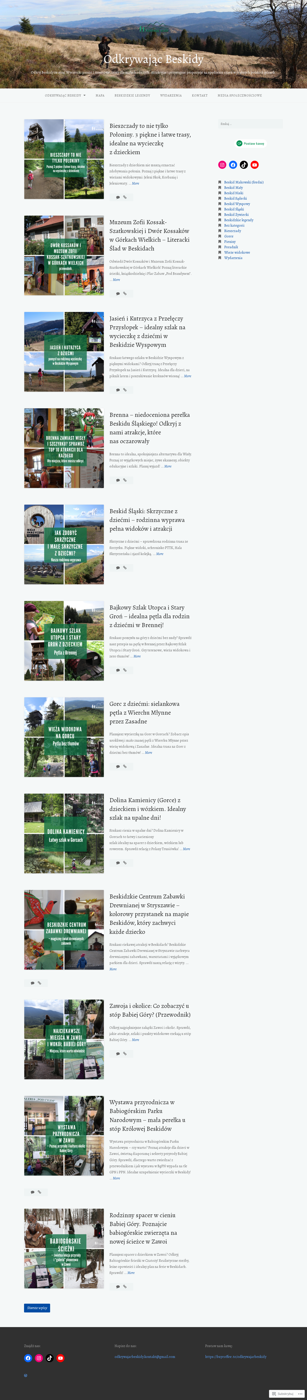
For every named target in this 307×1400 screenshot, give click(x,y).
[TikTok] (244, 165)
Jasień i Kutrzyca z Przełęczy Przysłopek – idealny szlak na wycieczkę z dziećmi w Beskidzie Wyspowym (147, 331)
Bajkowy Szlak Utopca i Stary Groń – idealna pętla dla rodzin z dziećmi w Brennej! (149, 616)
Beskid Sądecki (235, 198)
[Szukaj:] (250, 124)
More (135, 184)
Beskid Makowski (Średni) (244, 182)
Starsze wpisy (37, 1307)
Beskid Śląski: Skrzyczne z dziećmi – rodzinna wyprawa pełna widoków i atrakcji (147, 520)
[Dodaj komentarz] (118, 197)
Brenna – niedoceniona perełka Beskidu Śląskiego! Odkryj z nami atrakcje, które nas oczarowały (149, 428)
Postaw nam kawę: (219, 1346)
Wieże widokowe (237, 252)
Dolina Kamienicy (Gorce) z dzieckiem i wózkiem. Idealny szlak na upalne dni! (147, 809)
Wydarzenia (171, 95)
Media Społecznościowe (240, 95)
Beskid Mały (233, 187)
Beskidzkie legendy (132, 95)
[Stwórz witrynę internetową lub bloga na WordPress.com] (25, 1375)
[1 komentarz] (118, 480)
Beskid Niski (233, 193)
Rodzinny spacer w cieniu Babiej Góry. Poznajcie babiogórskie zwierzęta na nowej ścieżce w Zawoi (143, 1228)
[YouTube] (255, 165)
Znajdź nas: (32, 1346)
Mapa (100, 95)
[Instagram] (222, 165)
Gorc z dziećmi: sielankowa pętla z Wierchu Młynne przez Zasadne (144, 713)
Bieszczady (232, 231)
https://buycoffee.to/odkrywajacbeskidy (235, 1356)
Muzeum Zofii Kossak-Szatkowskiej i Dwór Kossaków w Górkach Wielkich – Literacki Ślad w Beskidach (149, 235)
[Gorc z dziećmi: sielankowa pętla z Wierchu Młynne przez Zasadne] (125, 766)
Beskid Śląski (234, 209)
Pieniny (230, 241)
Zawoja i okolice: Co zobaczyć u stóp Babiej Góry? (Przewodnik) (150, 1010)
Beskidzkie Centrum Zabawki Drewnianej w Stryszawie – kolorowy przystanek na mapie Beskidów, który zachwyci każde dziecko (149, 914)
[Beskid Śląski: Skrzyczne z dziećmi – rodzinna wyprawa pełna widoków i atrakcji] (125, 567)
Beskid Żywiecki (236, 214)
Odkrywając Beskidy (153, 59)
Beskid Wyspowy (237, 204)
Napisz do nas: (126, 1346)
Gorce (229, 236)
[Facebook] (233, 165)
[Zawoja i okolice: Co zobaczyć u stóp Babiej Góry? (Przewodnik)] (125, 1053)
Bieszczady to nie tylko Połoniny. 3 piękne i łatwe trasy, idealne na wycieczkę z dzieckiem (150, 139)
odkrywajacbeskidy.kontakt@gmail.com (145, 1356)
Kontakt (200, 95)
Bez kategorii (234, 225)
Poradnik (231, 247)
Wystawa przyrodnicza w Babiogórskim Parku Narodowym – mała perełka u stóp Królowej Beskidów (147, 1115)
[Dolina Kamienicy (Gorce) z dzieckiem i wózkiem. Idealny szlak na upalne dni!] (125, 862)
